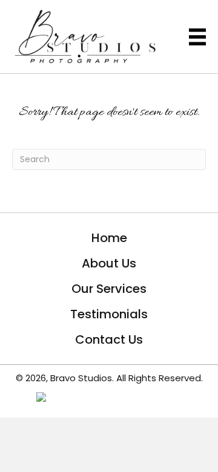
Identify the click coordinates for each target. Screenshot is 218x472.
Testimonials (109, 314)
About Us (109, 263)
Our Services (109, 288)
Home (109, 237)
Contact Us (109, 339)
